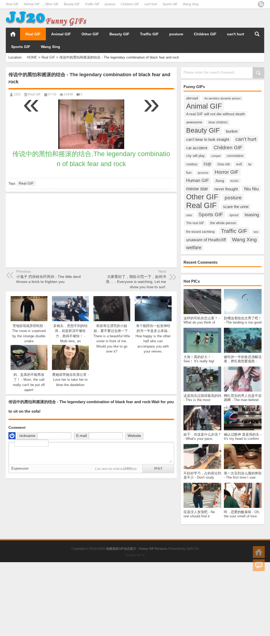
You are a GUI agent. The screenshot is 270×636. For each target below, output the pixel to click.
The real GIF (195, 223)
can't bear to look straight (207, 139)
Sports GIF (169, 4)
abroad (192, 98)
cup (207, 163)
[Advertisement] (202, 18)
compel (215, 155)
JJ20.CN (192, 549)
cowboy (191, 164)
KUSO (234, 180)
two (256, 231)
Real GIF (12, 4)
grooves (203, 172)
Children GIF (130, 4)
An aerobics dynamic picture (222, 98)
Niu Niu (251, 188)
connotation (235, 156)
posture (110, 4)
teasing (252, 214)
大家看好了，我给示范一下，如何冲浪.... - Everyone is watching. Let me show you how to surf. (136, 281)
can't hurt (150, 4)
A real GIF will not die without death (215, 114)
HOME (13, 34)
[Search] (257, 34)
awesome (194, 122)
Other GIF (52, 4)
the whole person (223, 223)
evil (239, 164)
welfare (193, 247)
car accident (196, 148)
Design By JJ (135, 555)
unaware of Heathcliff (206, 239)
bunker (232, 131)
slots (189, 215)
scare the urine (236, 207)
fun (188, 173)
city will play (195, 156)
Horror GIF (227, 172)
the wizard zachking (200, 231)
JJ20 (17, 94)
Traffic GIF (92, 4)
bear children (218, 122)
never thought (226, 189)
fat (249, 164)
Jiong (219, 181)
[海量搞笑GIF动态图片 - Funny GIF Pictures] (46, 12)
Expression (19, 468)
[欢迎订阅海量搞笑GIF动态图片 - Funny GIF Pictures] (261, 4)
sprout (233, 215)
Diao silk (224, 164)
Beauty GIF (72, 4)
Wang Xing (191, 4)
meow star (197, 188)
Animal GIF (32, 4)
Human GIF (197, 180)
